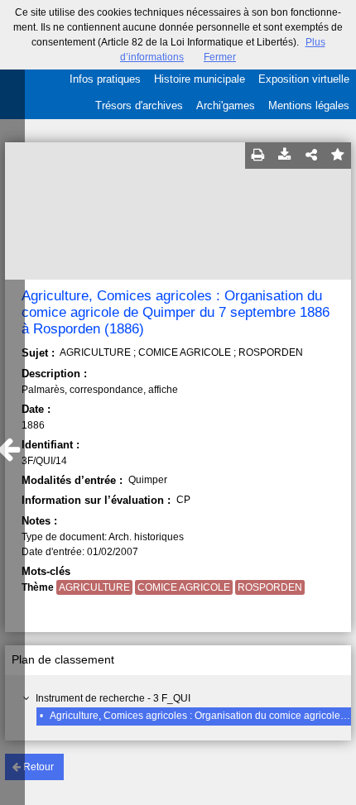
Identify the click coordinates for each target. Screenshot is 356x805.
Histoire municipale (199, 79)
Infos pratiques (105, 79)
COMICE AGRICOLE (183, 587)
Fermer (220, 57)
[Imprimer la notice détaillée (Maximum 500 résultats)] (258, 155)
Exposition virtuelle (303, 79)
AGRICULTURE (94, 587)
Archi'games (225, 105)
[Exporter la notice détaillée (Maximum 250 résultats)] (285, 155)
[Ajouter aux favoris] (338, 155)
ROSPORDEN (270, 587)
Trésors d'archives (139, 105)
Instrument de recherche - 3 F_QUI (113, 698)
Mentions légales (308, 105)
